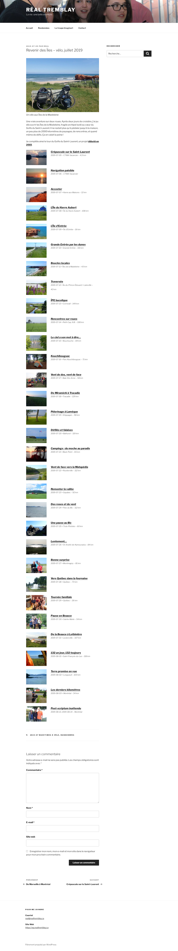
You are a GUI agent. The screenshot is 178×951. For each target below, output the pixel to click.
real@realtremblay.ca (34, 918)
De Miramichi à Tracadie (65, 392)
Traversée (57, 281)
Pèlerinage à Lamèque (64, 411)
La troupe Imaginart (64, 28)
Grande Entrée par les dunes (68, 244)
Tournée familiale (61, 597)
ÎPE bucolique (59, 300)
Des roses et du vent (63, 504)
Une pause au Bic (61, 522)
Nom (29, 808)
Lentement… (59, 541)
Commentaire (34, 770)
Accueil (29, 28)
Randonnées (43, 28)
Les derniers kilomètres (65, 689)
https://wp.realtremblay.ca (37, 927)
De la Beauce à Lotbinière (66, 634)
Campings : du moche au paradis (70, 448)
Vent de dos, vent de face (66, 374)
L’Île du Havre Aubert (63, 207)
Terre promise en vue (64, 671)
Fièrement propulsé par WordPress (40, 944)
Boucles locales (60, 263)
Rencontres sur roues (64, 318)
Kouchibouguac (60, 356)
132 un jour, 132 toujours (66, 652)
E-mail (30, 822)
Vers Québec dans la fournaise (69, 578)
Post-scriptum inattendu (66, 708)
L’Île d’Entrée (59, 225)
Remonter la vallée (62, 489)
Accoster (56, 189)
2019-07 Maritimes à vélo (44, 735)
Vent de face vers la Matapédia (69, 467)
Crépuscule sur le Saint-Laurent (70, 151)
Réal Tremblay (50, 10)
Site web (30, 836)
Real (46, 46)
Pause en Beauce (61, 615)
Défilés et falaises (62, 429)
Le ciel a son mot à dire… (66, 337)
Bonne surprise (60, 559)
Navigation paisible (62, 170)
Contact (82, 28)
